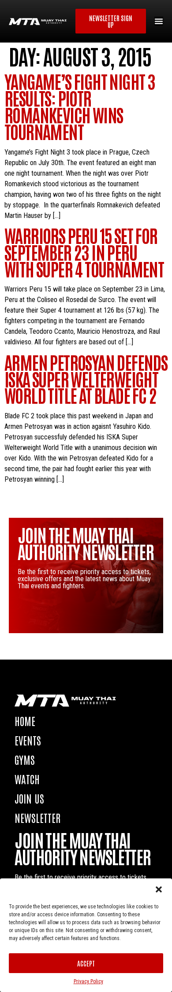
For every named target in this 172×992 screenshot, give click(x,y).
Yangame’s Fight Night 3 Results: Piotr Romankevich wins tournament (79, 106)
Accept (86, 963)
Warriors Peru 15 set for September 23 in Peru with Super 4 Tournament (84, 252)
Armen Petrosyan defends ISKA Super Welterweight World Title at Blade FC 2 (85, 378)
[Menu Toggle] (158, 21)
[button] (158, 889)
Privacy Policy (88, 981)
